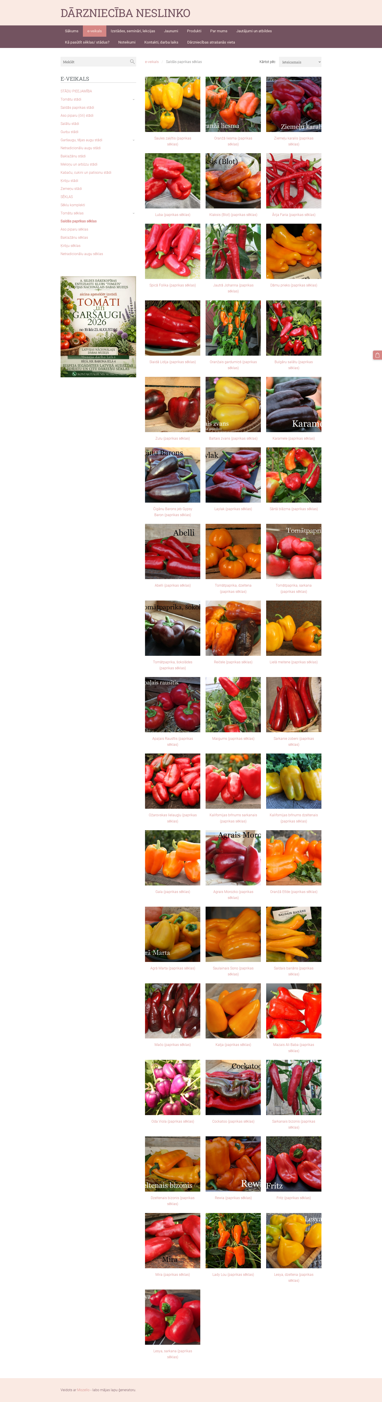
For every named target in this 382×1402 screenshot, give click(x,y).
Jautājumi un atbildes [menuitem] (254, 31)
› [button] (134, 99)
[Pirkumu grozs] (377, 355)
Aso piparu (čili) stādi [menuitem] (77, 115)
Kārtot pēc (267, 62)
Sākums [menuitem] (71, 31)
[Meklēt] (132, 61)
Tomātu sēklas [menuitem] (72, 213)
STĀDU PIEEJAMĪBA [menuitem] (76, 91)
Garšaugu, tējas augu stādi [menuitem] (81, 140)
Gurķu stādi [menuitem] (69, 132)
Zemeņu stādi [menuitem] (71, 189)
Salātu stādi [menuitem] (70, 124)
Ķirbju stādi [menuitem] (69, 181)
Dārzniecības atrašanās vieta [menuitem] (211, 42)
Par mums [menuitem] (218, 31)
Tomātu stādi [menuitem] (71, 99)
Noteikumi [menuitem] (127, 42)
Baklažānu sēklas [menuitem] (74, 237)
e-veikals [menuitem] (94, 31)
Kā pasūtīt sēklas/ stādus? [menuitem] (87, 42)
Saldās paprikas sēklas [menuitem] (79, 221)
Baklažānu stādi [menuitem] (73, 156)
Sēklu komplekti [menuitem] (73, 205)
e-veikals (152, 62)
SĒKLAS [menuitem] (67, 197)
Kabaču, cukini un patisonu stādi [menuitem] (86, 172)
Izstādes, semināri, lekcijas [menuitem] (133, 31)
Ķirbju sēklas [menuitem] (70, 246)
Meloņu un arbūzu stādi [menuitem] (79, 164)
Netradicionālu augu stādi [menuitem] (81, 148)
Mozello (83, 1390)
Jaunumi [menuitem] (171, 31)
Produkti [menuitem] (194, 31)
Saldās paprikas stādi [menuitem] (77, 107)
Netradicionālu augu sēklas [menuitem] (82, 254)
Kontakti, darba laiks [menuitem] (161, 42)
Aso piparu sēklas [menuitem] (74, 229)
